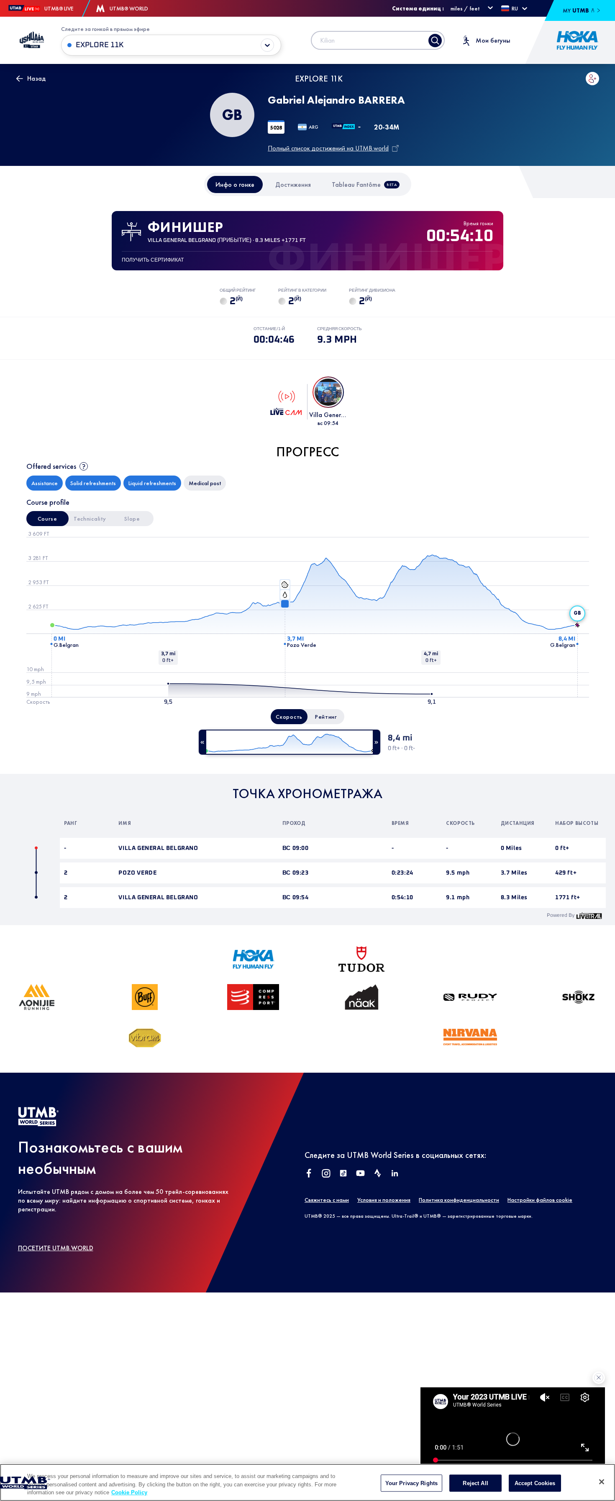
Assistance (44, 483)
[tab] (235, 184)
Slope (132, 518)
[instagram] (326, 1174)
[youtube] (360, 1174)
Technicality (90, 518)
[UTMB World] (38, 1123)
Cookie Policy (129, 1492)
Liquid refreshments (152, 483)
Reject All (475, 1483)
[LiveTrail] (589, 915)
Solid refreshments (93, 483)
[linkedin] (394, 1174)
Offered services (51, 466)
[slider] (289, 742)
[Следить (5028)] (592, 78)
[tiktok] (343, 1174)
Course (47, 518)
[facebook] (309, 1174)
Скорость (289, 716)
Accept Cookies (535, 1483)
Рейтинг (326, 716)
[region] (307, 1482)
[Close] (601, 1482)
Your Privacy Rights (411, 1483)
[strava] (377, 1174)
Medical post (205, 483)
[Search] (435, 40)
